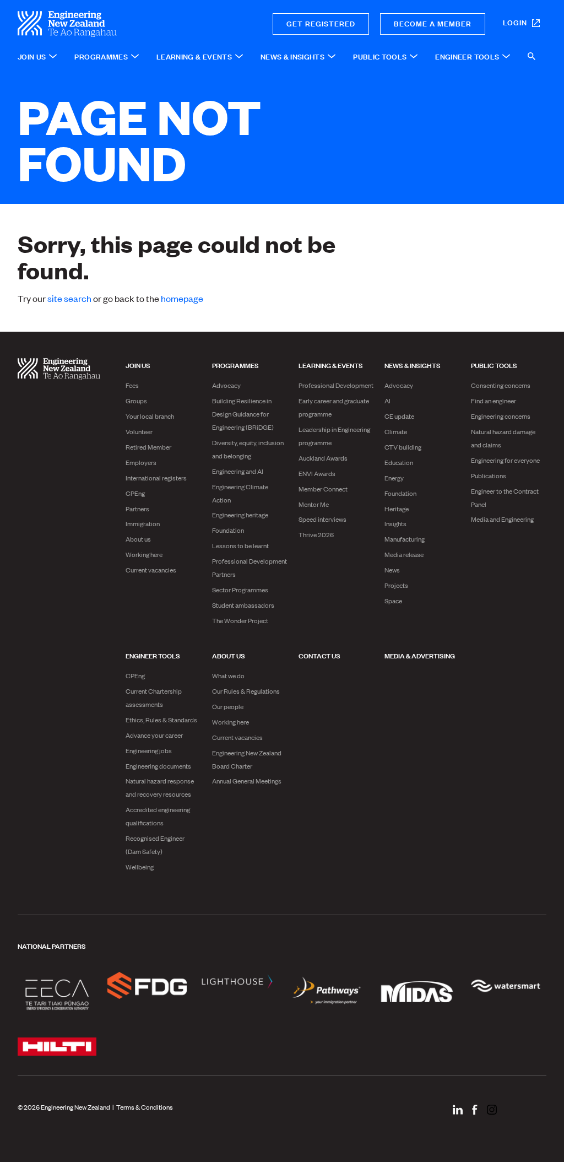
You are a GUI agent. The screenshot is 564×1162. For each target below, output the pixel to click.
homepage (182, 298)
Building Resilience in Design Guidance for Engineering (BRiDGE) (243, 414)
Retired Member (148, 447)
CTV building (402, 447)
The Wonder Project (240, 620)
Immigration (143, 523)
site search (69, 298)
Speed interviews (322, 519)
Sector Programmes (240, 589)
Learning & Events (331, 364)
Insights (395, 523)
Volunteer (139, 431)
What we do (228, 675)
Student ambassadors (243, 605)
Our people (227, 706)
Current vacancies (151, 570)
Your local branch (150, 416)
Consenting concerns (500, 385)
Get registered (320, 23)
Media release (404, 554)
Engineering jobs (149, 750)
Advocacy (226, 385)
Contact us (319, 655)
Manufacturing (404, 539)
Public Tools (494, 364)
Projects (396, 585)
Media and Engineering (502, 519)
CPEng (135, 493)
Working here (144, 554)
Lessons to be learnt (240, 545)
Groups (136, 401)
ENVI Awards (317, 473)
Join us (138, 364)
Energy (394, 478)
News (392, 570)
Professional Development (336, 385)
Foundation (228, 530)
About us (138, 539)
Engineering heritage (240, 515)
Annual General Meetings (246, 781)
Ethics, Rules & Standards (161, 720)
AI (387, 401)
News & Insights (412, 364)
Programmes (235, 364)
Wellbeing (140, 867)
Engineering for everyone (505, 460)
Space (393, 601)
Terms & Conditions (144, 1107)
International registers (156, 478)
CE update (399, 416)
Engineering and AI (237, 471)
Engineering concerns (500, 416)
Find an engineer (493, 401)
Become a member (432, 23)
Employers (141, 462)
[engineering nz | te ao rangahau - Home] (106, 24)
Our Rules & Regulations (246, 691)
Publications (488, 475)
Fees (132, 385)
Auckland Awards (323, 458)
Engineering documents (158, 766)
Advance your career (154, 735)
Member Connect (323, 489)
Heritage (396, 509)
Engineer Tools (153, 655)
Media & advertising (419, 655)
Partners (137, 509)
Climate (395, 431)
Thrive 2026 (316, 534)
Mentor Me (314, 504)
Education (398, 462)
